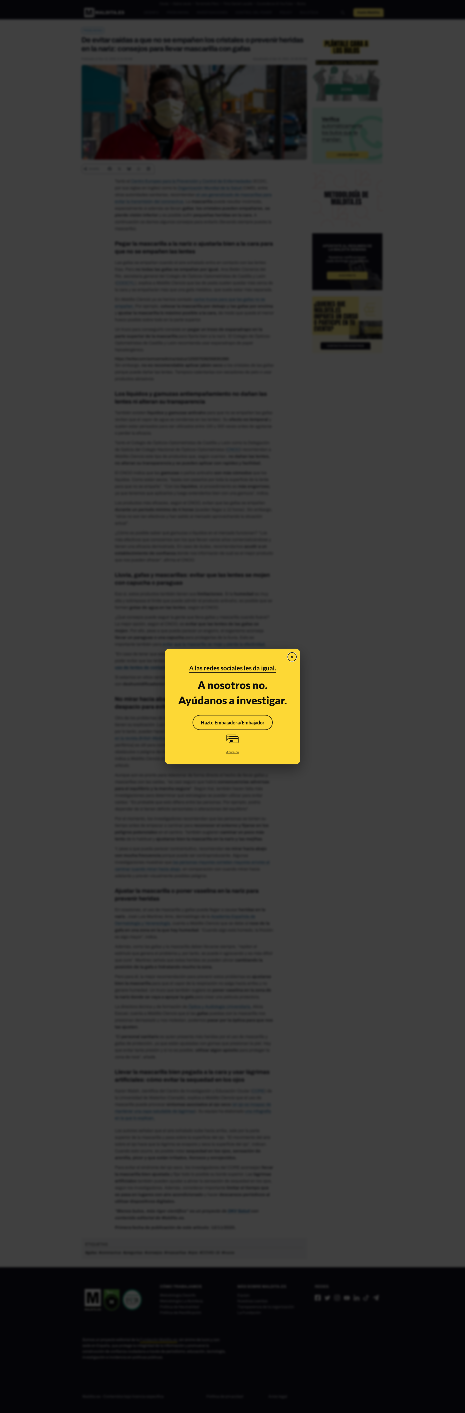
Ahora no (232, 752)
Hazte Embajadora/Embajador (232, 722)
